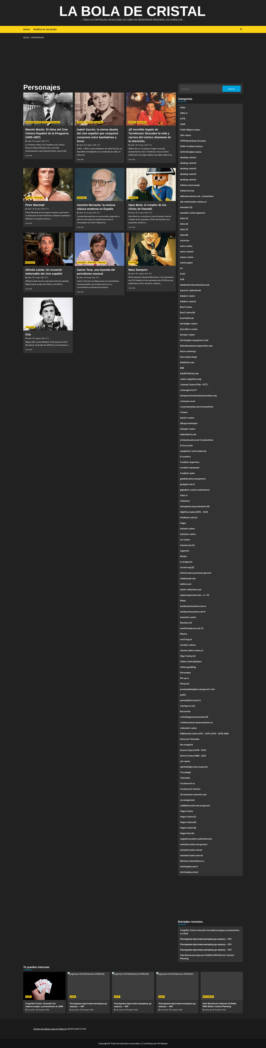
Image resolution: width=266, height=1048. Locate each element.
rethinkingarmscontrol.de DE (194, 717)
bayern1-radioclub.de (190, 290)
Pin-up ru (184, 678)
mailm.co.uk (185, 584)
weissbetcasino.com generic (194, 844)
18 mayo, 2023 (40, 209)
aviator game (186, 262)
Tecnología (185, 772)
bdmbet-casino (187, 296)
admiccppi (208, 1010)
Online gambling (188, 667)
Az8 (182, 279)
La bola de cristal (132, 11)
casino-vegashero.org (190, 379)
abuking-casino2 (188, 163)
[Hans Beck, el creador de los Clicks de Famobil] (151, 184)
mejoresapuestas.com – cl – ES (194, 595)
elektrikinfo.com (188, 434)
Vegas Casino (186, 811)
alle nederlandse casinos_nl (193, 201)
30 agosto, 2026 (43, 1010)
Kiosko (183, 556)
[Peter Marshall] (48, 184)
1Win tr (184, 113)
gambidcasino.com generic (193, 478)
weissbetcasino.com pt (191, 850)
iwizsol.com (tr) (187, 545)
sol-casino (185, 761)
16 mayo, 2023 (91, 213)
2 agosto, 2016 (40, 338)
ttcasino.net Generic (190, 789)
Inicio (26, 29)
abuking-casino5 (188, 179)
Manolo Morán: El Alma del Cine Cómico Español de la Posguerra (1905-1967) (47, 133)
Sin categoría (186, 744)
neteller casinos (188, 645)
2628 (182, 124)
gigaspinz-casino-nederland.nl (194, 489)
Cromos (183, 412)
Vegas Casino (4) (188, 822)
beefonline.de (187, 318)
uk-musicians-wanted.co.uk (193, 794)
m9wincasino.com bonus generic (195, 573)
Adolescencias (187, 190)
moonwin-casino (188, 617)
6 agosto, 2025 (40, 141)
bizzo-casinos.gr (188, 351)
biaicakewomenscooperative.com (196, 345)
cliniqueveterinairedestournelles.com (198, 395)
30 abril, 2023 (90, 277)
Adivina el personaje (190, 185)
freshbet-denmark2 (189, 467)
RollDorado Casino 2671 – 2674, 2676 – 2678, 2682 (204, 733)
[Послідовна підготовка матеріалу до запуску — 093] (89, 986)
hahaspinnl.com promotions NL (195, 506)
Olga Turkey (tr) (188, 656)
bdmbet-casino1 (188, 301)
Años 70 (46, 122)
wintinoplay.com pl (189, 872)
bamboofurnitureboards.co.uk (194, 285)
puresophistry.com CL (190, 700)
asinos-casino (186, 257)
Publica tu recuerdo (45, 29)
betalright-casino (188, 323)
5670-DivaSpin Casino (190, 152)
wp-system (31, 1010)
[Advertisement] (133, 61)
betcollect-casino (188, 329)
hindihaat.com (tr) (188, 517)
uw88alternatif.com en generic (195, 805)
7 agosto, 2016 (143, 273)
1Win (182, 107)
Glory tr (184, 495)
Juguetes (184, 550)
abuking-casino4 (188, 174)
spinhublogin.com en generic (194, 766)
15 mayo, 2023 (143, 213)
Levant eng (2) (187, 567)
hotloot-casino (187, 528)
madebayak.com (187, 578)
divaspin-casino (187, 429)
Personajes (55, 122)
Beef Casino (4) (187, 312)
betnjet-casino (187, 334)
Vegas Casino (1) (188, 816)
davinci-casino (187, 417)
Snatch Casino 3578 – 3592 (193, 750)
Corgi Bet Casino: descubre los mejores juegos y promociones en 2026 (209, 932)
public (183, 694)
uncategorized (187, 800)
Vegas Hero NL (187, 833)
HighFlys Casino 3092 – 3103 (194, 512)
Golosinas (185, 501)
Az (181, 268)
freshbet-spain (187, 473)
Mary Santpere (138, 269)
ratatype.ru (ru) (187, 706)
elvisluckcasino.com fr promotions (196, 440)
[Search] (241, 29)
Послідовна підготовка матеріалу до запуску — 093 (206, 939)
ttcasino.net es (187, 783)
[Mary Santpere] (151, 249)
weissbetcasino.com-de (191, 855)
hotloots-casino (188, 534)
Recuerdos (92, 262)
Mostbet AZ (186, 622)
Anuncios (184, 240)
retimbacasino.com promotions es (196, 722)
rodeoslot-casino (188, 728)
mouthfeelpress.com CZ (191, 628)
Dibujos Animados (188, 423)
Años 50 (29, 122)
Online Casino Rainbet (191, 661)
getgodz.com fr (187, 484)
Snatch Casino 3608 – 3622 (193, 755)
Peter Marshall (34, 204)
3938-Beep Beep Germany (193, 140)
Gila (28, 334)
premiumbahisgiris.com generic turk (197, 689)
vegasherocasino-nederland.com (196, 838)
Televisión (102, 262)
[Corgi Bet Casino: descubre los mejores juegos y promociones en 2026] (44, 986)
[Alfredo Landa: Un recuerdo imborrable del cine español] (48, 249)
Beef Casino (186, 307)
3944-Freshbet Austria (191, 146)
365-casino (185, 135)
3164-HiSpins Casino (190, 129)
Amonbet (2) (186, 207)
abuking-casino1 (188, 157)
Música (183, 634)
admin (30, 141)
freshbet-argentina (189, 462)
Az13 (182, 273)
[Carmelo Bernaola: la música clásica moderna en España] (99, 184)
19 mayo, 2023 (143, 145)
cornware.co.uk (187, 401)
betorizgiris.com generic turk (194, 340)
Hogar (183, 523)
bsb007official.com (189, 373)
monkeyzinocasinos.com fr (193, 611)
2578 (182, 118)
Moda (183, 600)
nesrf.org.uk (186, 639)
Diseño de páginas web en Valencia (49, 1029)
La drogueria (186, 561)
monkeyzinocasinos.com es (193, 606)
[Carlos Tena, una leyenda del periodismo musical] (99, 249)
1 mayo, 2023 (39, 277)
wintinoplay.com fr (189, 866)
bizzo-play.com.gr (188, 357)
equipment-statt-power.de (193, 451)
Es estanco (185, 456)
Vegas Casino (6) (188, 827)
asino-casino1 (187, 251)
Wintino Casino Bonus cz (192, 861)
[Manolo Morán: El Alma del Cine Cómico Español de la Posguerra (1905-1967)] (48, 109)
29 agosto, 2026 (220, 1010)
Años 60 (37, 122)
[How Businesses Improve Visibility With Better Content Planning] (222, 986)
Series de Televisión (189, 739)
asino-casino (186, 246)
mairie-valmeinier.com (190, 589)
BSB (182, 368)
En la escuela (186, 445)
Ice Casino (185, 539)
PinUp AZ (184, 683)
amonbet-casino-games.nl (192, 212)
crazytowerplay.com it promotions (196, 406)
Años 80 (184, 235)
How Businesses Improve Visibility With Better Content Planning (207, 957)
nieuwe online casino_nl (191, 650)
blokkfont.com (187, 362)
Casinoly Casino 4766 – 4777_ (194, 384)
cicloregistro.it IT (188, 390)
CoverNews (147, 1043)
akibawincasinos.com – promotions (196, 196)
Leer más (28, 155)
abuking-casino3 (188, 168)
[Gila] (48, 313)
